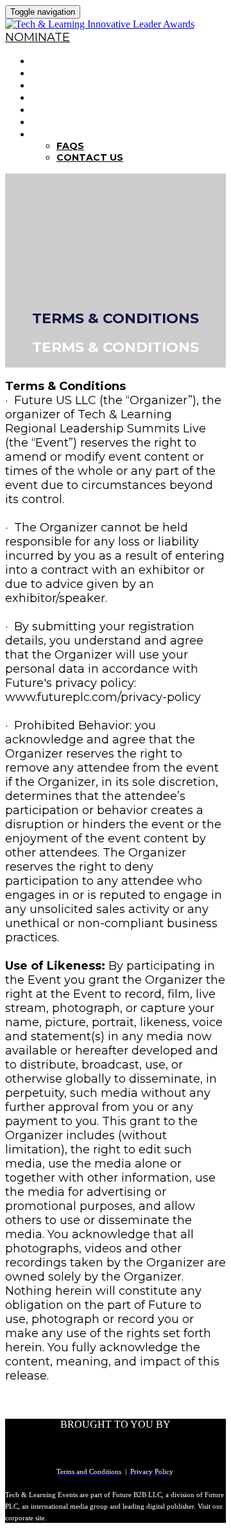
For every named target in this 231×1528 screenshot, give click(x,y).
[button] (37, 37)
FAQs (46, 134)
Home (47, 61)
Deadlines (61, 97)
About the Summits (91, 122)
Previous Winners (86, 109)
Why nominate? (78, 73)
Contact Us (89, 157)
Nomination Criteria (93, 85)
